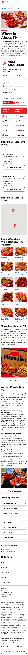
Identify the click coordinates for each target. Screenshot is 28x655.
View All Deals (14, 381)
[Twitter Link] (5, 557)
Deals (6, 1)
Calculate (8, 103)
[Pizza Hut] (14, 225)
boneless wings (5, 401)
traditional (18, 399)
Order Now (20, 103)
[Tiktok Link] (9, 557)
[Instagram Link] (12, 557)
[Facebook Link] (2, 557)
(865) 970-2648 (7, 186)
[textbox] (14, 337)
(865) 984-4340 (7, 164)
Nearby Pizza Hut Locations (9, 148)
